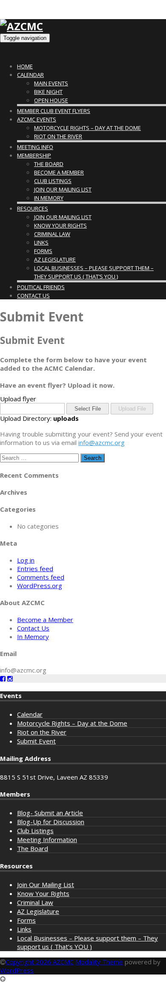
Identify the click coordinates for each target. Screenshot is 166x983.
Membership (34, 155)
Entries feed (35, 568)
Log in (25, 560)
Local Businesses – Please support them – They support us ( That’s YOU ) (87, 942)
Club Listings (53, 181)
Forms (43, 251)
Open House (51, 100)
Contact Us (33, 295)
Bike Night (48, 92)
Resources (32, 208)
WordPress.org (39, 585)
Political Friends (41, 287)
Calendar (30, 75)
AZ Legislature (55, 259)
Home (25, 66)
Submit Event (36, 741)
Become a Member (59, 172)
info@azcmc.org (101, 442)
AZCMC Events (36, 119)
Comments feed (40, 577)
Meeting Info (35, 147)
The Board (48, 164)
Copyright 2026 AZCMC (40, 962)
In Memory (48, 198)
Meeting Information (47, 839)
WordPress (17, 970)
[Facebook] (3, 678)
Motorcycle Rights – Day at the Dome (87, 128)
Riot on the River (58, 136)
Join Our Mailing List (63, 189)
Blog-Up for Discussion (50, 821)
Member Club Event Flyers (53, 111)
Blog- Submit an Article (50, 812)
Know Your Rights (60, 225)
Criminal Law (52, 234)
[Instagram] (10, 678)
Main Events (51, 83)
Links (41, 242)
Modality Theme (99, 962)
